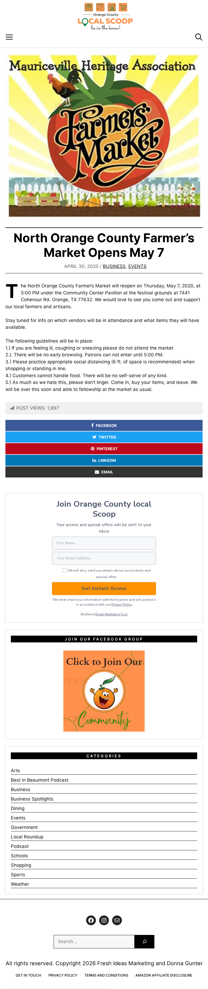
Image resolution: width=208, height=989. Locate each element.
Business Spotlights (32, 799)
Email (107, 472)
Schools (19, 855)
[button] (198, 37)
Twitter (107, 437)
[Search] (144, 942)
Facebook (106, 425)
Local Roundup (27, 836)
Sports (18, 874)
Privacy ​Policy (121, 604)
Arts (15, 770)
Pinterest (107, 448)
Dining (17, 808)
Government (24, 827)
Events (137, 266)
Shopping (21, 865)
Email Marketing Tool (111, 614)
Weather (20, 884)
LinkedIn (107, 460)
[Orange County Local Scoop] (105, 16)
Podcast (20, 846)
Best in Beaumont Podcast (40, 780)
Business (114, 266)
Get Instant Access (104, 588)
